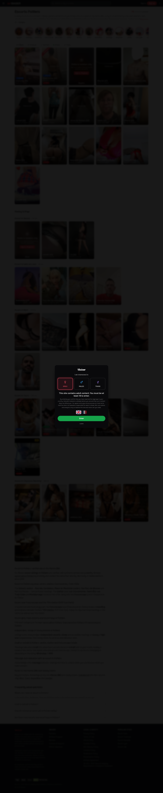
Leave (81, 424)
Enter (81, 418)
